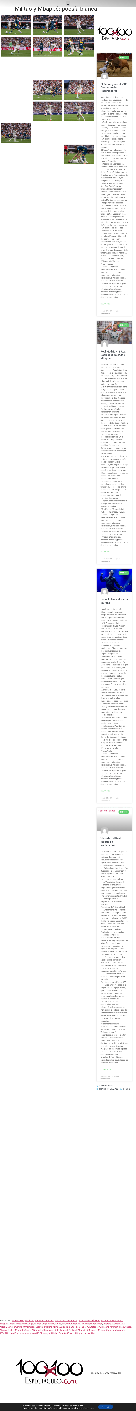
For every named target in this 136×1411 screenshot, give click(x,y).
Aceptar (105, 1407)
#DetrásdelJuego (24, 1323)
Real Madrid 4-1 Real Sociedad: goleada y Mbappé (113, 355)
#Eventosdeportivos (92, 1323)
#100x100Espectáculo (23, 1320)
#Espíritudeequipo (71, 1323)
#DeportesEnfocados (112, 1320)
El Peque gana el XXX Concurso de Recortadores (114, 87)
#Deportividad (7, 1323)
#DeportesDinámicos (89, 1320)
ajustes (90, 1408)
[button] (68, 3)
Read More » (106, 304)
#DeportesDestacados (66, 1320)
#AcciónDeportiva (44, 1320)
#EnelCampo (54, 1323)
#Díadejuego (40, 1323)
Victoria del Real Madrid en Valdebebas (111, 842)
